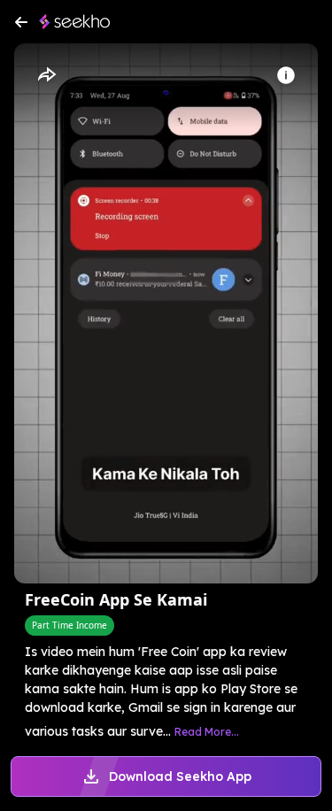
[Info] (286, 75)
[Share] (46, 75)
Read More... (206, 731)
